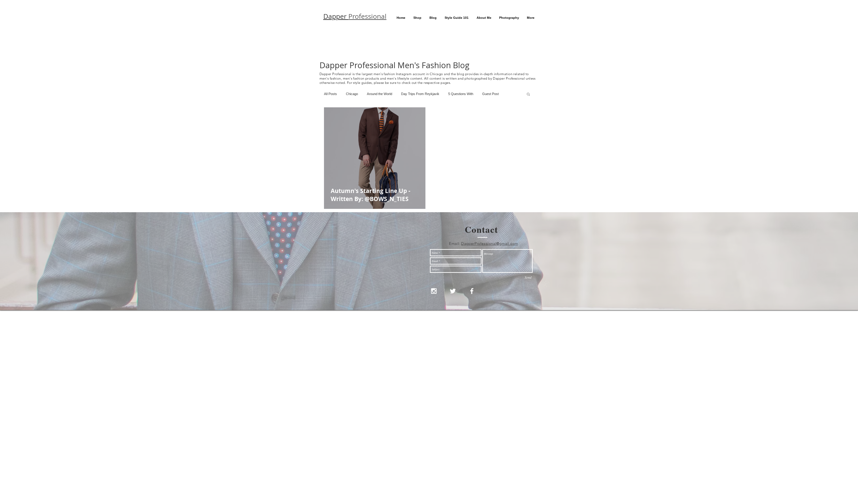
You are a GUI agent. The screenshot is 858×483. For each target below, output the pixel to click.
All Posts (330, 94)
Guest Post (490, 94)
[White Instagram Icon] (434, 291)
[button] (528, 94)
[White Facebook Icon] (472, 291)
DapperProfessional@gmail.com (489, 243)
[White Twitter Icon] (453, 291)
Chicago (352, 94)
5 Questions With (460, 94)
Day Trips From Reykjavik (420, 94)
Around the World (379, 94)
